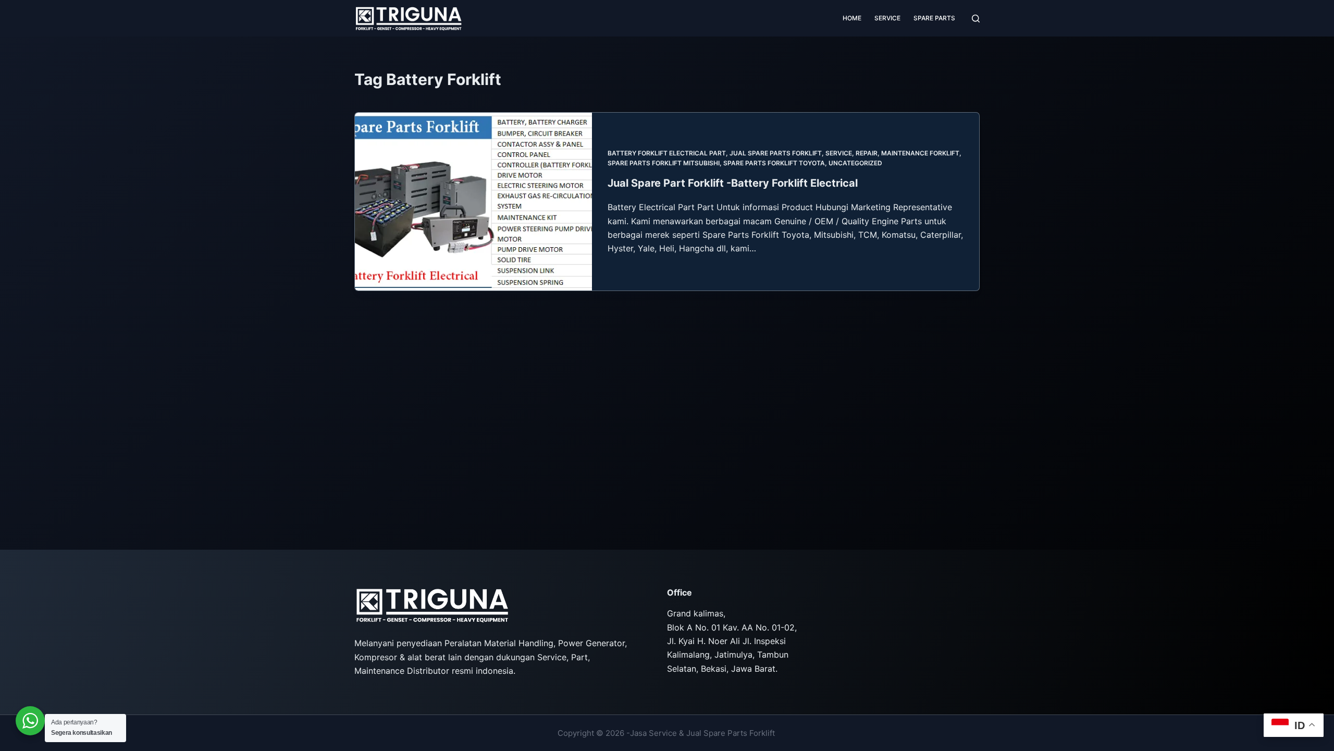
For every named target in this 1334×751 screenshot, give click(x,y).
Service (887, 18)
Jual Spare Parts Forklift (776, 153)
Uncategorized (855, 163)
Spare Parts (934, 18)
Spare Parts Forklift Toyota (774, 163)
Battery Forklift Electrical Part (667, 153)
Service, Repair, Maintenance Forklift (892, 153)
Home (852, 18)
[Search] (976, 18)
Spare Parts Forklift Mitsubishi (664, 163)
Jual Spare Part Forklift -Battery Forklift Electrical (733, 183)
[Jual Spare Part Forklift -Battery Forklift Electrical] (473, 201)
